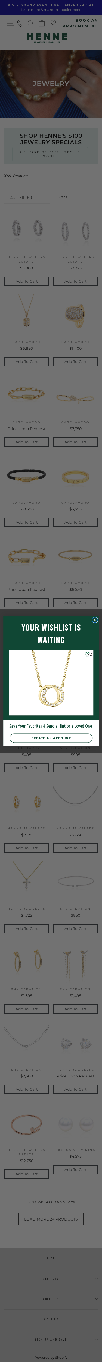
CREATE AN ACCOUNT (51, 738)
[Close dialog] (95, 620)
